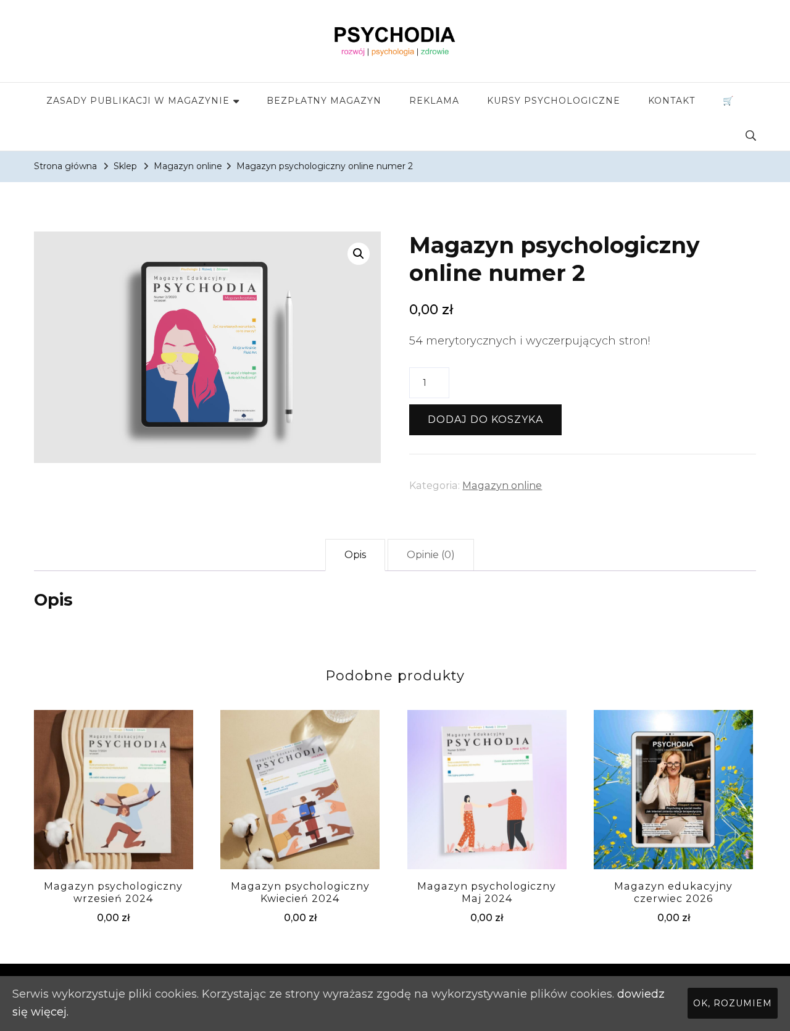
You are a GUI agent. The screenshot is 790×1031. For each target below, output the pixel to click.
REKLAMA (434, 100)
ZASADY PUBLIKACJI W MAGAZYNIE (138, 100)
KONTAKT (671, 100)
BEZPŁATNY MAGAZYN (324, 100)
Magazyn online (502, 485)
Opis (355, 555)
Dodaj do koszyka (485, 419)
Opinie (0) (431, 555)
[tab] (355, 555)
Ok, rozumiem (732, 1003)
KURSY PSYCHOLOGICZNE (553, 100)
